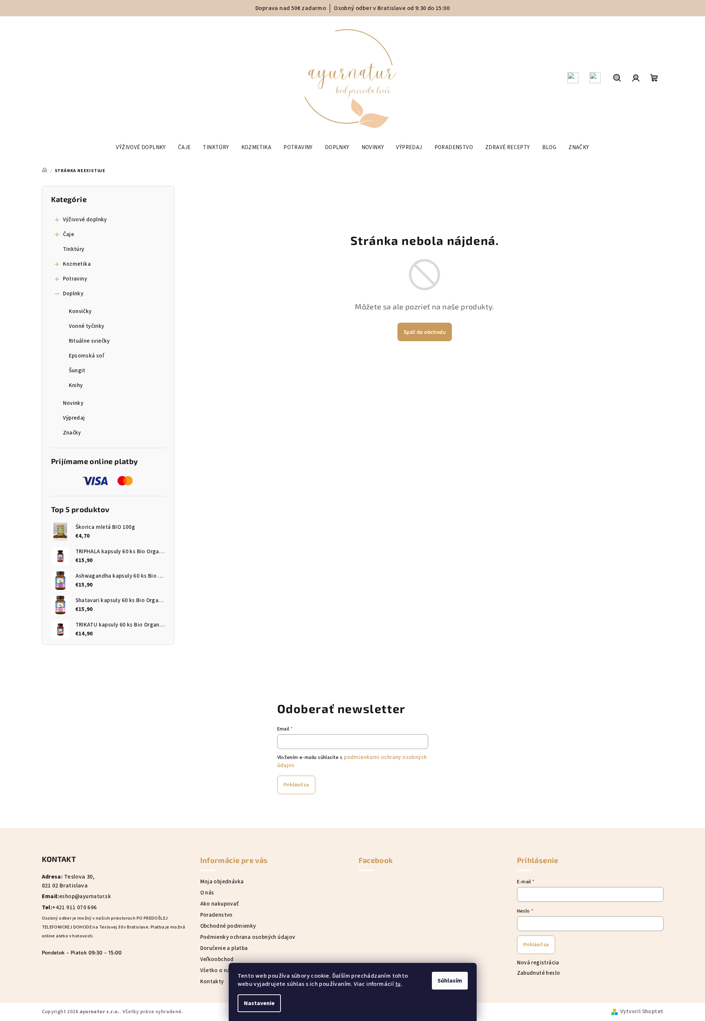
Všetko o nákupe (221, 970)
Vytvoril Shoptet (641, 1011)
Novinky (73, 403)
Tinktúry (73, 249)
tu (398, 984)
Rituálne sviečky (89, 341)
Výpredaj (74, 418)
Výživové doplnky (85, 220)
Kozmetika (77, 264)
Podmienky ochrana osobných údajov (247, 937)
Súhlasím (449, 981)
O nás (207, 893)
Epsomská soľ (86, 356)
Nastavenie (259, 1003)
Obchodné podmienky (228, 926)
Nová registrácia (538, 963)
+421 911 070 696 (74, 907)
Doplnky (73, 294)
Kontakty (212, 981)
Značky (72, 433)
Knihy (76, 385)
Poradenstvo (216, 915)
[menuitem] (140, 147)
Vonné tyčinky (86, 326)
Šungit (77, 371)
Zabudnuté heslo (538, 973)
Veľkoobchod (217, 959)
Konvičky (80, 311)
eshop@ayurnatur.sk (85, 896)
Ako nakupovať (219, 904)
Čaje (68, 234)
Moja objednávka (222, 882)
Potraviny (75, 279)
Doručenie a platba (224, 948)
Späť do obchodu (425, 332)
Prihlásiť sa (296, 785)
